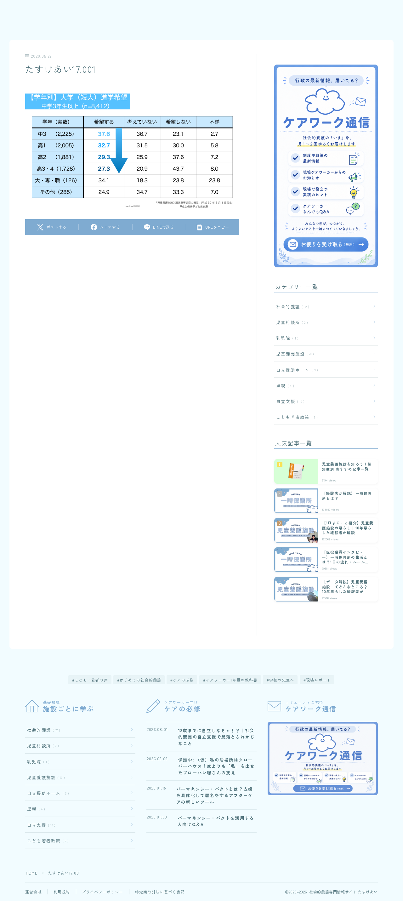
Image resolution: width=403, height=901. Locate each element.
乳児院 (286, 338)
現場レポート (318, 679)
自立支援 (289, 401)
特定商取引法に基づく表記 (160, 891)
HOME (31, 872)
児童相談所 (290, 322)
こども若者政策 (295, 417)
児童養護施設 (293, 354)
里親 (284, 385)
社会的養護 (291, 306)
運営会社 (33, 891)
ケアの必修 (183, 679)
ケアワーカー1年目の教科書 (232, 679)
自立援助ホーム (295, 370)
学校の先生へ (281, 679)
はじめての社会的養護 (140, 679)
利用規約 (62, 891)
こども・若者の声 (91, 679)
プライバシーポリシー (102, 891)
